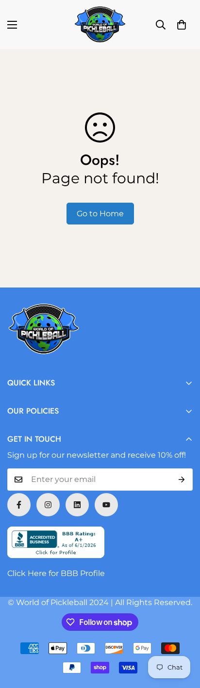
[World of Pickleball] (100, 24)
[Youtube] (106, 504)
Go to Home (100, 213)
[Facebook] (19, 504)
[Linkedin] (77, 504)
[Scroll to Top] (182, 636)
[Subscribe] (182, 479)
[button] (181, 25)
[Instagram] (48, 504)
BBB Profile (83, 573)
